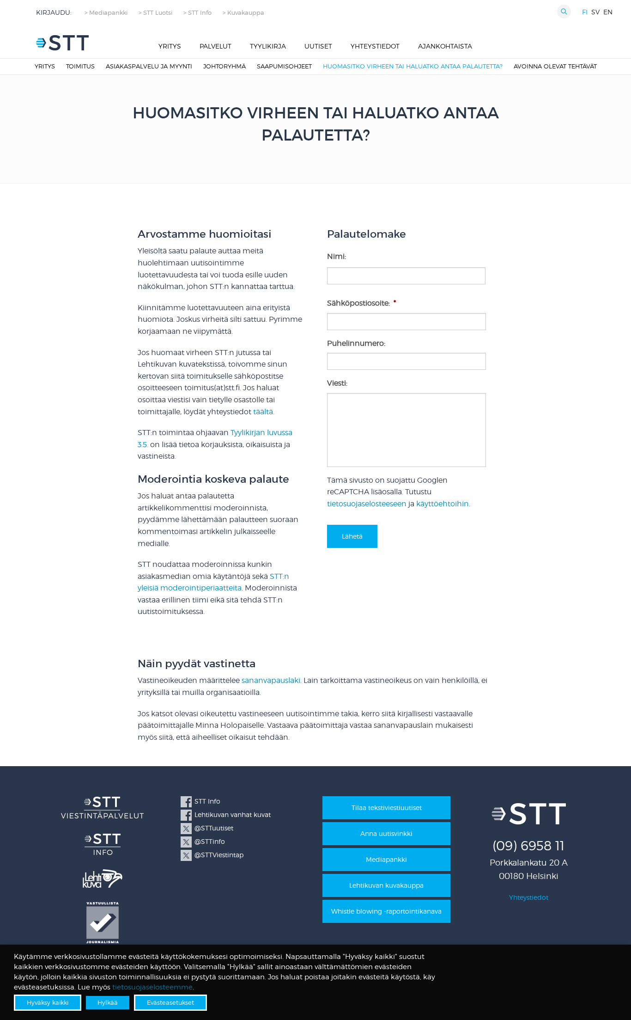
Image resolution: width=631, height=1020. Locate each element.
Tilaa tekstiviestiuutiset (387, 807)
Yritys (169, 46)
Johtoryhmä (224, 66)
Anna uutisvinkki (386, 833)
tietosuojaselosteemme (152, 987)
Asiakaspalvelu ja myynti (149, 66)
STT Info (207, 801)
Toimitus (80, 66)
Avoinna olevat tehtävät (555, 66)
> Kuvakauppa (243, 12)
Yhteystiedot (375, 46)
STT (62, 42)
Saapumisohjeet (284, 66)
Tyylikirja (268, 46)
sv (595, 12)
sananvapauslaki (271, 680)
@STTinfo (209, 841)
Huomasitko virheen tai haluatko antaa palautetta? (413, 66)
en (608, 12)
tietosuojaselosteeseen (367, 503)
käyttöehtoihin (442, 503)
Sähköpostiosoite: (361, 303)
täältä (263, 411)
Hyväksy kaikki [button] (47, 1002)
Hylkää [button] (107, 1002)
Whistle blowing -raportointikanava (386, 911)
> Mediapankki (106, 12)
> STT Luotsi (155, 12)
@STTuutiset (213, 828)
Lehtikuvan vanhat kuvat (232, 814)
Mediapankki (386, 859)
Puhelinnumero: (356, 343)
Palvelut (215, 46)
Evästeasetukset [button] (170, 1002)
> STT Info (197, 12)
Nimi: (336, 256)
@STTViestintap (218, 855)
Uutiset (318, 46)
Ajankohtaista (445, 46)
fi (585, 12)
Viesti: (337, 383)
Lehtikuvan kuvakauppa (386, 885)
